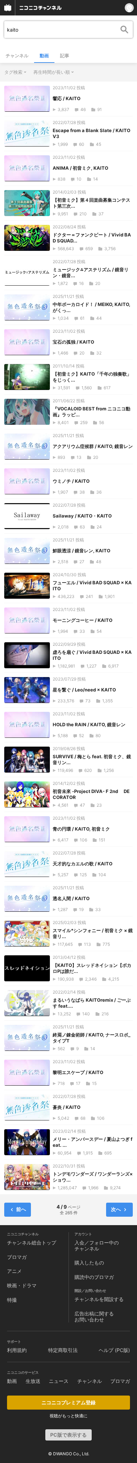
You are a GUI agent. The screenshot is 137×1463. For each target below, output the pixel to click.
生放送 (33, 1381)
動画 (44, 55)
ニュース (58, 1381)
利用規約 (17, 1350)
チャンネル (17, 55)
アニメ (14, 1271)
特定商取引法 (63, 1350)
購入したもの (89, 1263)
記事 (64, 55)
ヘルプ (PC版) (114, 1350)
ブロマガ (17, 1257)
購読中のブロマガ (94, 1277)
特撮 (12, 1300)
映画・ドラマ (22, 1285)
